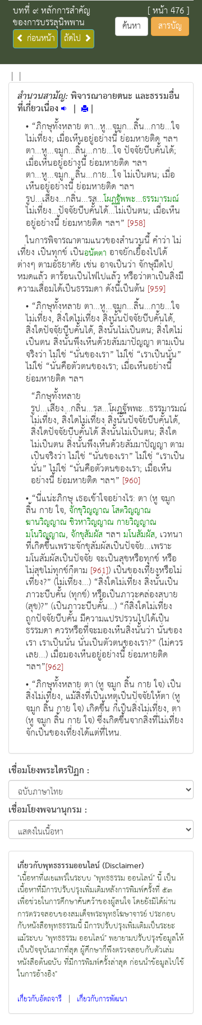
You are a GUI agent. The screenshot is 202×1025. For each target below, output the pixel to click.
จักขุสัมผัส (87, 535)
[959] (157, 289)
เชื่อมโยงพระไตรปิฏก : (48, 771)
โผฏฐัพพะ (120, 199)
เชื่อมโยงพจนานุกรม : (47, 809)
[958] (136, 223)
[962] (54, 667)
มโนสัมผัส (139, 535)
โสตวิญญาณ (131, 510)
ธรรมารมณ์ (161, 199)
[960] (131, 481)
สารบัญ (170, 26)
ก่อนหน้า (39, 38)
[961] (99, 571)
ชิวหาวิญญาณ (92, 522)
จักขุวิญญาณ (89, 510)
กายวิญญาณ (137, 522)
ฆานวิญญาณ (46, 522)
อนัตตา (95, 253)
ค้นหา (131, 26)
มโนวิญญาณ (46, 535)
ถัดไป (74, 38)
